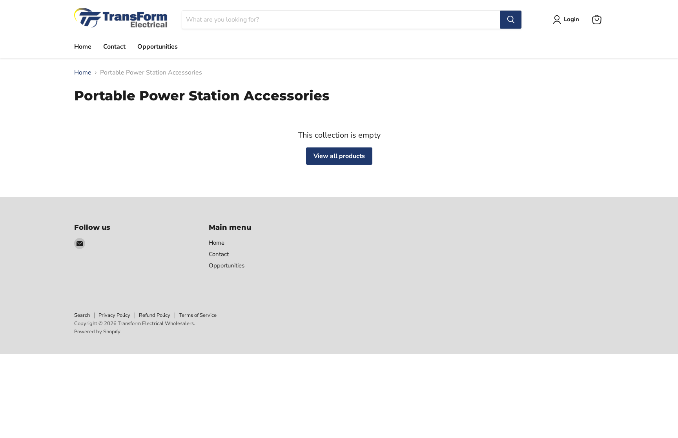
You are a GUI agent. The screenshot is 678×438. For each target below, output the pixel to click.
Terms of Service (198, 315)
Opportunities (157, 46)
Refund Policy (154, 315)
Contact (114, 46)
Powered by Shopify (97, 331)
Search (82, 315)
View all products (339, 156)
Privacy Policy (114, 315)
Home (82, 46)
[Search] (510, 20)
